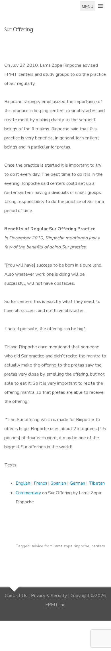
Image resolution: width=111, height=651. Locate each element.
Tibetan (97, 483)
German (77, 483)
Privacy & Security (49, 596)
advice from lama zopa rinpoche (60, 546)
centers (98, 546)
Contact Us (16, 596)
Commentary (28, 493)
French (40, 483)
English (23, 483)
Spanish (58, 483)
